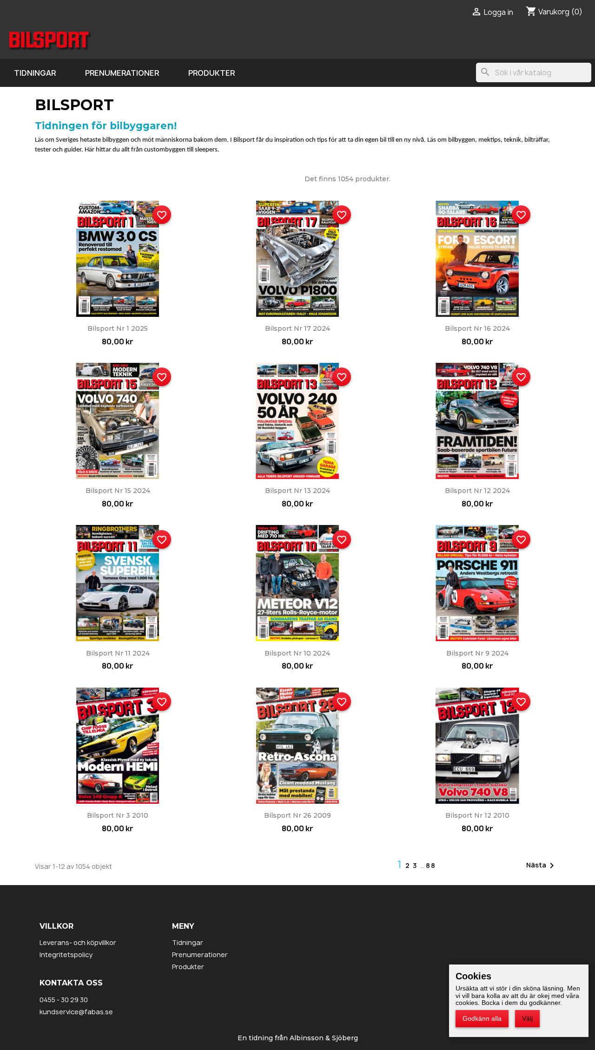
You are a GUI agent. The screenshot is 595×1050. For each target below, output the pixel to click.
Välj (527, 1018)
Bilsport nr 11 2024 (118, 653)
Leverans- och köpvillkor (78, 942)
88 (431, 865)
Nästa (541, 865)
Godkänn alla (482, 1018)
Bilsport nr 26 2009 (297, 815)
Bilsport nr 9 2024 (477, 653)
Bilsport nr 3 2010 (117, 815)
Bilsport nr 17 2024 (297, 328)
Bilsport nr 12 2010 (477, 815)
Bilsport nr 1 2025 (117, 328)
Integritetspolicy (66, 954)
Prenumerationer (122, 73)
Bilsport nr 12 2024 (477, 490)
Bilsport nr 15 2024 (118, 490)
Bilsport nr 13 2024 (297, 490)
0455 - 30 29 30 (64, 999)
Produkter (211, 73)
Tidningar (35, 73)
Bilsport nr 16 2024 (477, 328)
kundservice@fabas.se (76, 1011)
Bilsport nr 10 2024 (297, 653)
